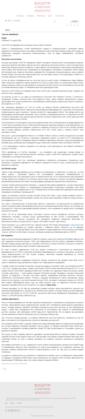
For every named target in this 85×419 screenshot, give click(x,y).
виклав (36, 285)
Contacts (19, 402)
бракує (20, 200)
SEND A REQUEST (13, 20)
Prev (4, 369)
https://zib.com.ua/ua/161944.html (14, 364)
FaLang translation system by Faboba (6, 374)
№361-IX (77, 268)
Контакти (59, 16)
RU (71, 25)
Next (80, 369)
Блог (50, 16)
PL (78, 25)
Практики (41, 16)
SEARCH (75, 21)
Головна (20, 16)
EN (75, 25)
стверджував (75, 225)
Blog (6, 402)
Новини (30, 16)
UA (68, 25)
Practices (12, 402)
